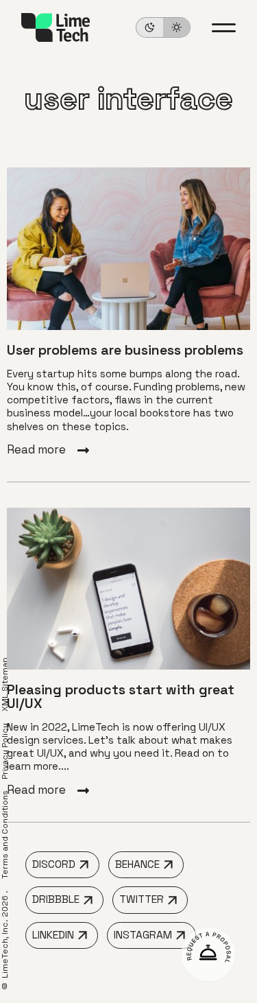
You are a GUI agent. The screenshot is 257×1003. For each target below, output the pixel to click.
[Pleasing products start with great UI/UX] (128, 652)
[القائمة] (224, 28)
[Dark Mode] (163, 27)
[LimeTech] (55, 27)
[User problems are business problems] (128, 312)
